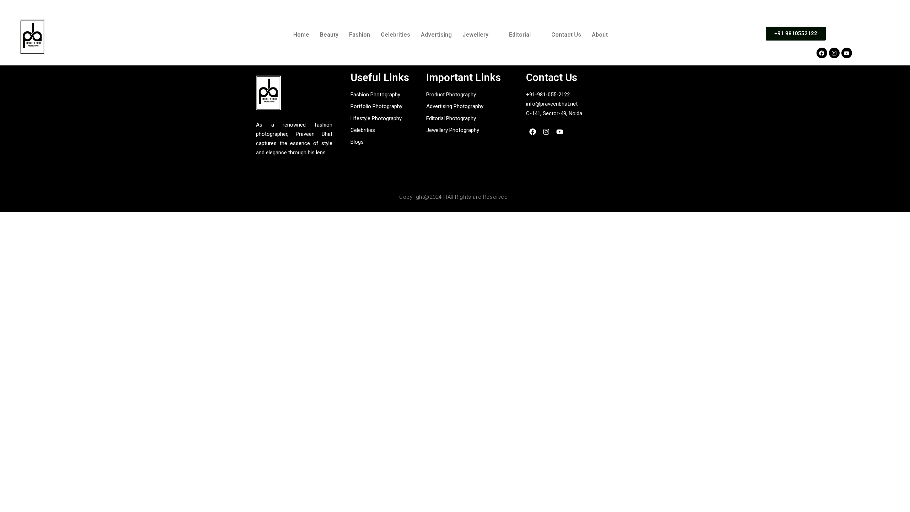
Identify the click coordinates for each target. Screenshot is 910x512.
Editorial (520, 34)
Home (301, 34)
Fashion (359, 34)
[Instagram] (834, 53)
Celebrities (395, 34)
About (600, 34)
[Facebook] (822, 53)
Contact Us (566, 34)
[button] (480, 35)
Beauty (329, 34)
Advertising (436, 34)
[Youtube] (846, 53)
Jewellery (475, 34)
